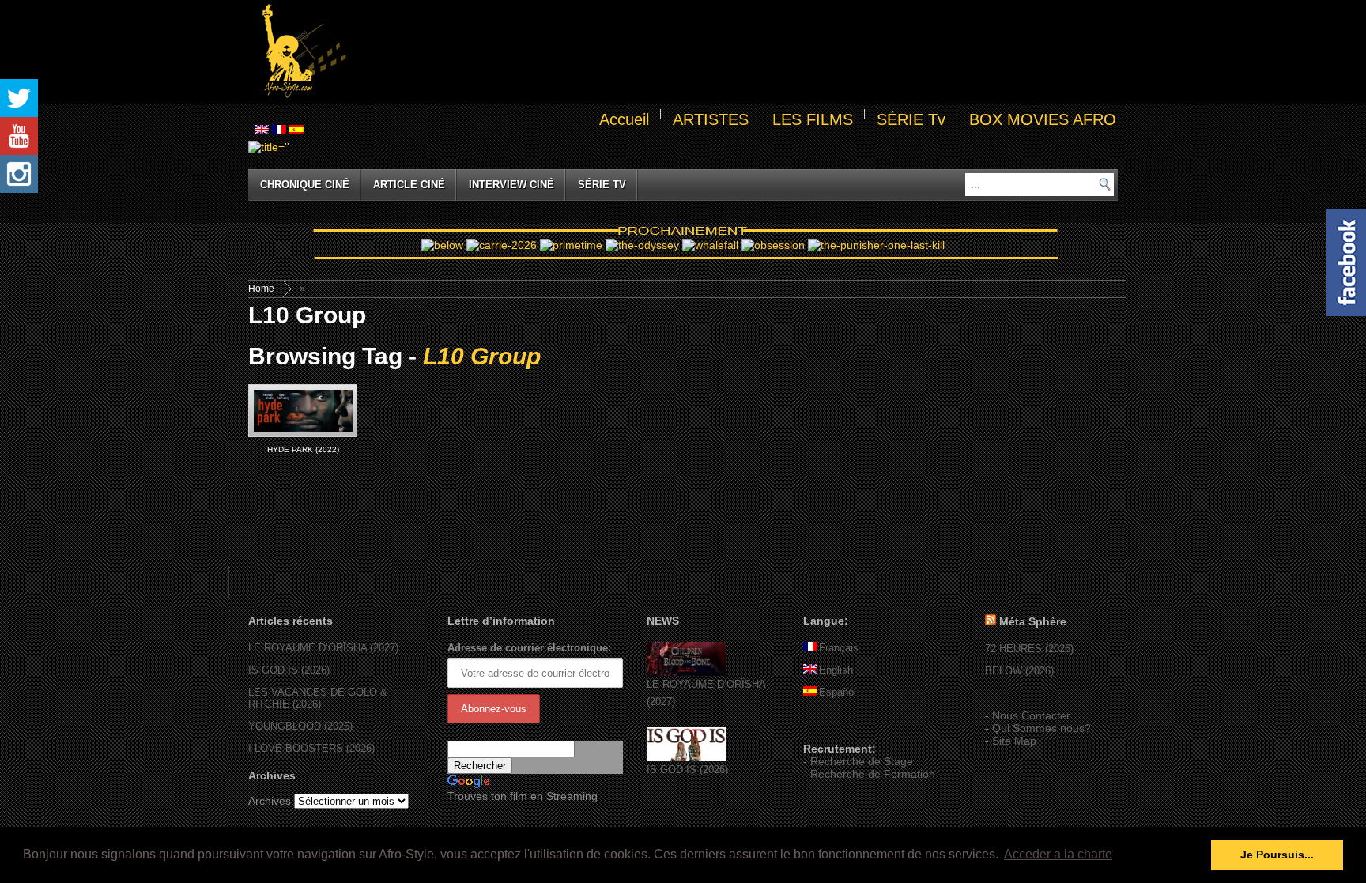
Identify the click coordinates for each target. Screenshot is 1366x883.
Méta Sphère (1032, 621)
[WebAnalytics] (834, 725)
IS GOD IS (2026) (289, 670)
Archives (269, 800)
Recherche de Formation (872, 774)
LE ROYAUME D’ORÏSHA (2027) (323, 648)
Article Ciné (409, 185)
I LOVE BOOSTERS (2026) (311, 748)
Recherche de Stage (861, 761)
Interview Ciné (511, 185)
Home (261, 288)
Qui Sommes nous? (1041, 728)
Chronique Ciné (304, 185)
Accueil (624, 119)
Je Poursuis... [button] (1277, 854)
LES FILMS (812, 119)
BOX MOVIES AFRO (1042, 119)
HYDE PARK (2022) (303, 449)
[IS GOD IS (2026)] (686, 758)
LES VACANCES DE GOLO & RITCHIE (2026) (317, 698)
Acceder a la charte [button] (1058, 854)
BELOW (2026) (1019, 671)
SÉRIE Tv (911, 119)
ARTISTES (711, 119)
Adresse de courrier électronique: (529, 648)
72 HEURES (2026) (1029, 649)
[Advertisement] (735, 52)
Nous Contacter (1031, 715)
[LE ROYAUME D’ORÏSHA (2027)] (686, 672)
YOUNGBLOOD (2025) (300, 726)
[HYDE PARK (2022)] (302, 410)
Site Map (1014, 740)
